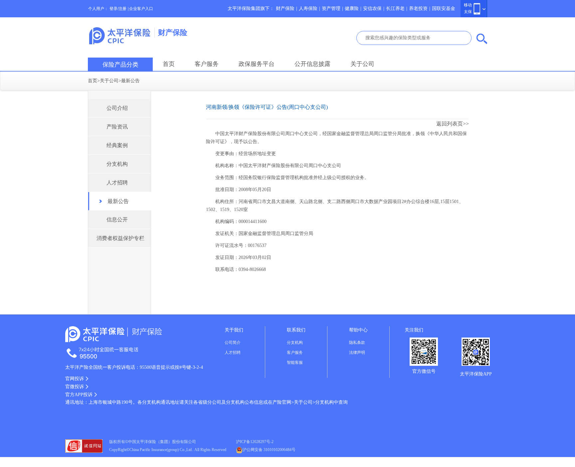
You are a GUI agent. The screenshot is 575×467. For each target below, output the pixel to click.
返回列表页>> (452, 123)
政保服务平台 (257, 64)
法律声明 (357, 352)
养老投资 (418, 8)
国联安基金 (443, 8)
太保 (468, 11)
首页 (169, 64)
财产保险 (285, 8)
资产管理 (331, 8)
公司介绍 (117, 108)
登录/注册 (117, 8)
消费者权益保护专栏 (120, 238)
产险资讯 (117, 126)
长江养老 (395, 8)
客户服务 (207, 64)
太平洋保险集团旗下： (251, 8)
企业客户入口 (141, 8)
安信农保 (372, 8)
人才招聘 (117, 182)
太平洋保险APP (476, 373)
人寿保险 (308, 8)
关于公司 (362, 64)
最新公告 (130, 80)
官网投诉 (74, 378)
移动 (468, 5)
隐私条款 (357, 342)
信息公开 (117, 219)
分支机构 (117, 164)
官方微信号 (424, 371)
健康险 (352, 8)
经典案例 (117, 145)
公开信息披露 (312, 64)
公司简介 (233, 342)
